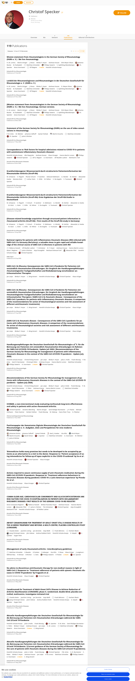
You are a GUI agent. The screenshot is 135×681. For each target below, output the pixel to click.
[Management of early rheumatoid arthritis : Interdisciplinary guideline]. (39, 549)
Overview (34, 37)
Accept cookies (108, 678)
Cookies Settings (108, 669)
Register (28, 2)
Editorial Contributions (86, 36)
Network (55, 36)
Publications (68, 36)
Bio (44, 37)
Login (18, 2)
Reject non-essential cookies (108, 674)
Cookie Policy (8, 677)
